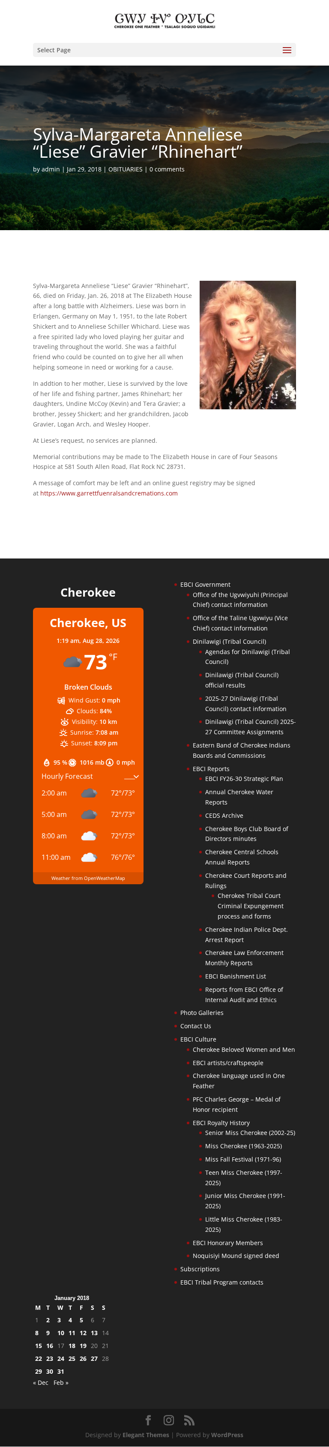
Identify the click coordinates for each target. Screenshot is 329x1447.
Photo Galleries (202, 1013)
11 (72, 1333)
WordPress (227, 1435)
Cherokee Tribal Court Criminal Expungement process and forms (251, 906)
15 (38, 1346)
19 (83, 1346)
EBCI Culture (198, 1039)
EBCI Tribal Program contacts (221, 1282)
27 (94, 1358)
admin (51, 169)
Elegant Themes (146, 1435)
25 (72, 1358)
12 (83, 1333)
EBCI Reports (211, 769)
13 (94, 1333)
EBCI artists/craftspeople (228, 1063)
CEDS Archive (224, 815)
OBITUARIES (125, 169)
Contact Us (195, 1026)
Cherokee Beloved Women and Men (244, 1049)
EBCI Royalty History (221, 1123)
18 (72, 1346)
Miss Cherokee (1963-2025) (243, 1146)
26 (83, 1358)
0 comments (167, 169)
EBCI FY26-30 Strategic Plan (244, 779)
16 (49, 1346)
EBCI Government (205, 584)
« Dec (40, 1382)
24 (60, 1358)
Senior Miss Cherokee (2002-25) (250, 1133)
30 (49, 1371)
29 (38, 1371)
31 (60, 1371)
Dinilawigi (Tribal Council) (229, 641)
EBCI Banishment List (235, 976)
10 (60, 1333)
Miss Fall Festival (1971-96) (243, 1159)
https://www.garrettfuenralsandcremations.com (109, 493)
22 (38, 1358)
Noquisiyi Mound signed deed (236, 1256)
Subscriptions (200, 1269)
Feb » (61, 1382)
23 (49, 1358)
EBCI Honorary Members (228, 1243)
